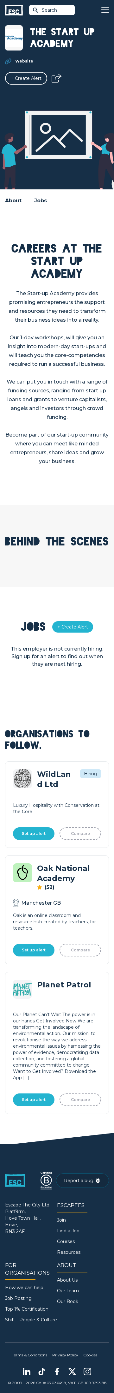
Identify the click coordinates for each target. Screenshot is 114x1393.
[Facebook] (57, 1371)
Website (24, 61)
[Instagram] (87, 1371)
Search (49, 10)
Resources (68, 1252)
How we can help (24, 1287)
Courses (66, 1241)
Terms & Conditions (29, 1355)
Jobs (40, 201)
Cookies (90, 1355)
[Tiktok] (42, 1371)
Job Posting (18, 1298)
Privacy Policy (65, 1355)
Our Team (68, 1291)
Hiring (90, 774)
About (13, 201)
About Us (67, 1280)
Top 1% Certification (26, 1309)
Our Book (67, 1301)
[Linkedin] (26, 1371)
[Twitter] (72, 1371)
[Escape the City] (14, 10)
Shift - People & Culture (31, 1320)
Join (61, 1220)
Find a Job (68, 1231)
